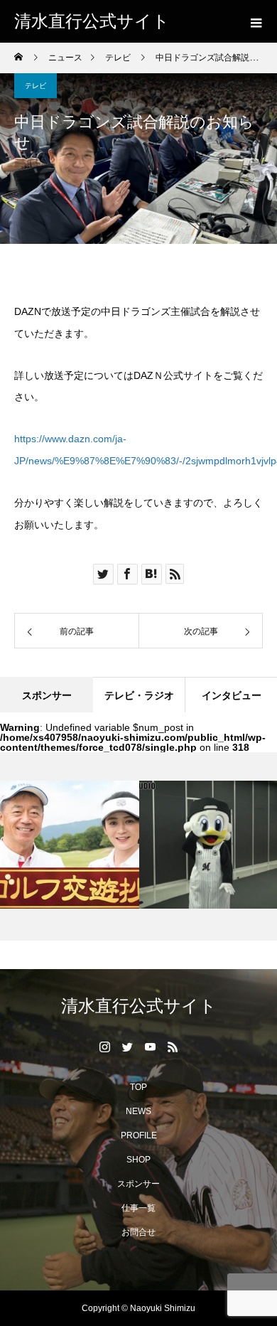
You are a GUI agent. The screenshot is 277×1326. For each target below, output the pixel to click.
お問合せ (138, 1232)
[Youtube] (150, 1046)
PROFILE (139, 1135)
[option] (201, 845)
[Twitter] (127, 1046)
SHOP (138, 1160)
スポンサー (138, 1184)
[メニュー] (255, 21)
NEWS (138, 1111)
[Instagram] (104, 1046)
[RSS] (172, 1046)
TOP (138, 1087)
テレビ (35, 86)
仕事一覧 (138, 1208)
